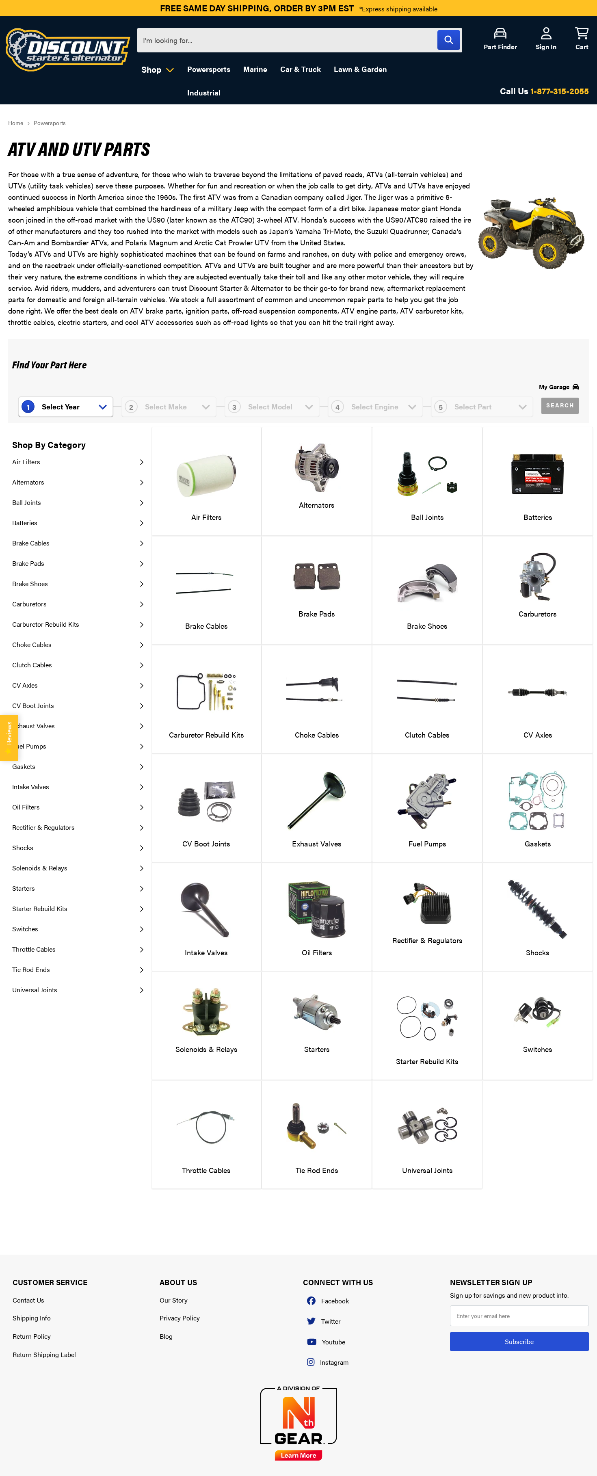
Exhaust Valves (33, 725)
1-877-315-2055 (559, 90)
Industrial (204, 92)
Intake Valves (30, 786)
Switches (25, 928)
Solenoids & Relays (39, 867)
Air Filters (26, 461)
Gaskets (23, 766)
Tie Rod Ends (31, 969)
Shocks (22, 847)
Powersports (208, 69)
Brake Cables (31, 543)
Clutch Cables (32, 664)
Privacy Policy (180, 1317)
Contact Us (28, 1300)
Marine (255, 69)
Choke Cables (32, 644)
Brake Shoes (30, 583)
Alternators (28, 482)
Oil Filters (26, 807)
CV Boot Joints (33, 705)
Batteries (24, 522)
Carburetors (29, 603)
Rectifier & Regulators (43, 827)
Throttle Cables (34, 949)
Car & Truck (300, 69)
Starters (23, 888)
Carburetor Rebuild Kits (45, 624)
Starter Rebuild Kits (39, 908)
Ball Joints (26, 502)
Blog (166, 1336)
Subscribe (519, 1341)
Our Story (174, 1300)
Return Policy (32, 1336)
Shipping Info (32, 1317)
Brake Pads (28, 563)
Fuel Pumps (29, 746)
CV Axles (25, 685)
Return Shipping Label (44, 1354)
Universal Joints (34, 989)
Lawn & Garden (360, 69)
